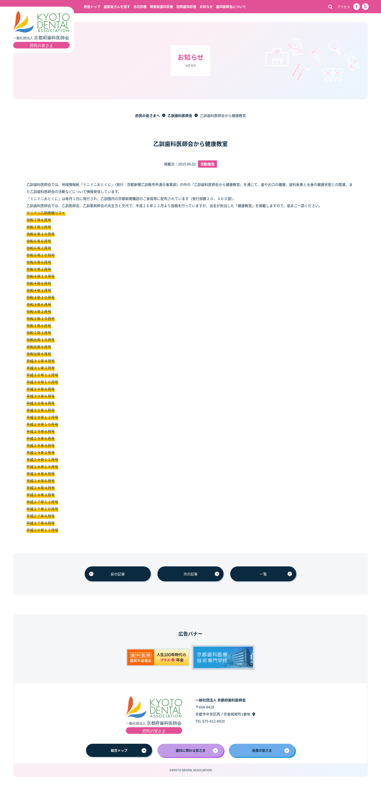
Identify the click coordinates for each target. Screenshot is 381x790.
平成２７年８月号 (40, 515)
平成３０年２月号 (40, 410)
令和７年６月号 (38, 219)
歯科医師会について (231, 6)
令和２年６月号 (38, 325)
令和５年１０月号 (40, 255)
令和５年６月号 (38, 262)
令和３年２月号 (38, 311)
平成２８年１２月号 (42, 459)
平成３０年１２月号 (42, 374)
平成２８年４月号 (40, 487)
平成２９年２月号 (40, 452)
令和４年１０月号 (40, 276)
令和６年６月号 (38, 240)
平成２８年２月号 (40, 494)
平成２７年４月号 (40, 522)
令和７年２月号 (38, 226)
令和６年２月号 (38, 247)
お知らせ (206, 6)
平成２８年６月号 (40, 480)
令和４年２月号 (38, 290)
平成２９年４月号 (40, 445)
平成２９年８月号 (40, 431)
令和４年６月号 (38, 283)
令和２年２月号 (38, 332)
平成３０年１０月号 (42, 381)
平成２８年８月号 (40, 473)
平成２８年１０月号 (42, 466)
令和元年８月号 (38, 346)
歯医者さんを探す (117, 6)
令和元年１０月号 (40, 339)
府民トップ (92, 6)
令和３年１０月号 (40, 297)
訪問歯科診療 (186, 6)
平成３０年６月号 (40, 396)
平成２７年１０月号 (42, 508)
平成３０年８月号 (40, 388)
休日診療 (140, 6)
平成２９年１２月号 (42, 417)
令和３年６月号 (38, 304)
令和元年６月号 (38, 353)
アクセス (343, 6)
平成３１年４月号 (40, 360)
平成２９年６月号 (40, 438)
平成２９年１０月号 (42, 424)
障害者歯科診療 (161, 6)
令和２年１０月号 (40, 318)
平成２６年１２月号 (42, 529)
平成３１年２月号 (40, 367)
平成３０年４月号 (40, 403)
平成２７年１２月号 (42, 501)
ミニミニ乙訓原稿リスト (45, 212)
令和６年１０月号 (40, 233)
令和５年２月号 (38, 269)
